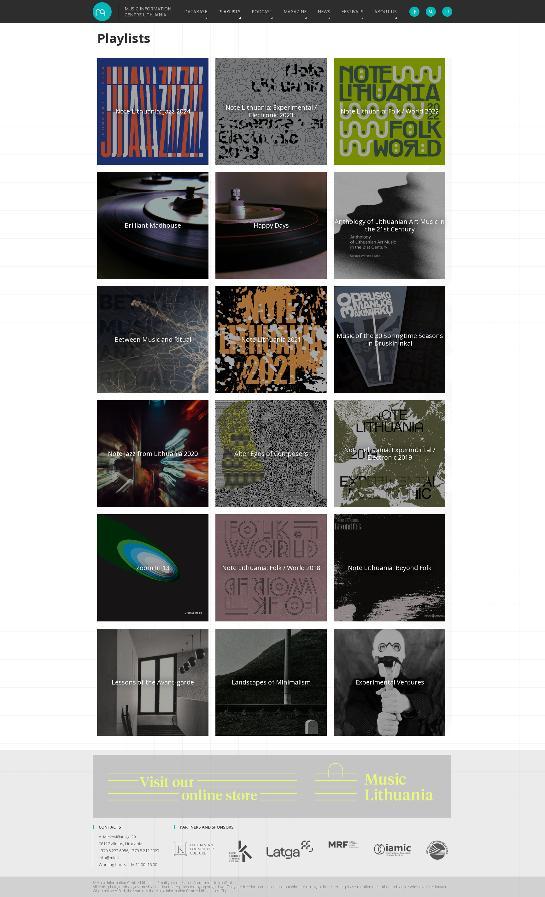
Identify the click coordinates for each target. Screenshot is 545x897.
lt (447, 11)
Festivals (352, 12)
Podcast (262, 12)
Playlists (229, 12)
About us (385, 12)
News (324, 12)
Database (195, 12)
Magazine (295, 12)
